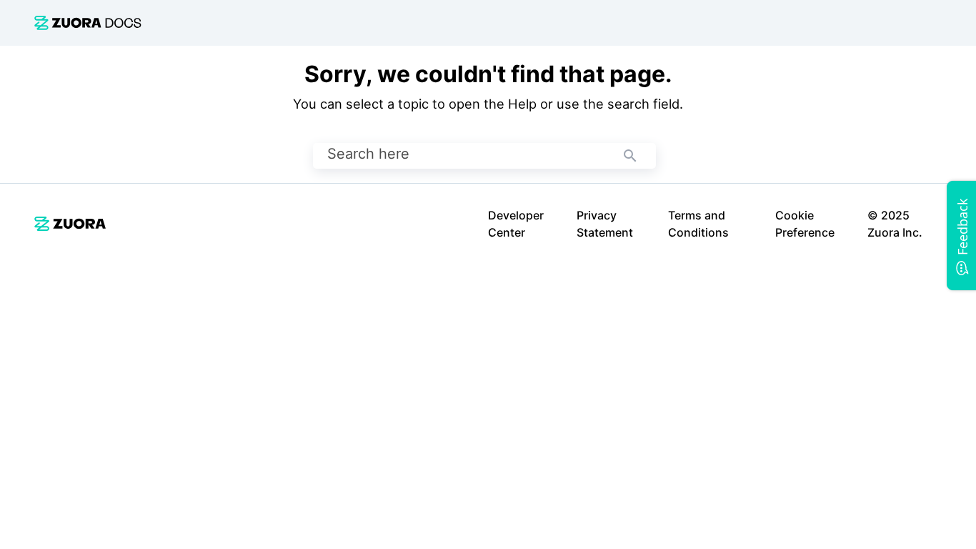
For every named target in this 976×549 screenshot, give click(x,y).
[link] (87, 22)
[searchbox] (630, 155)
